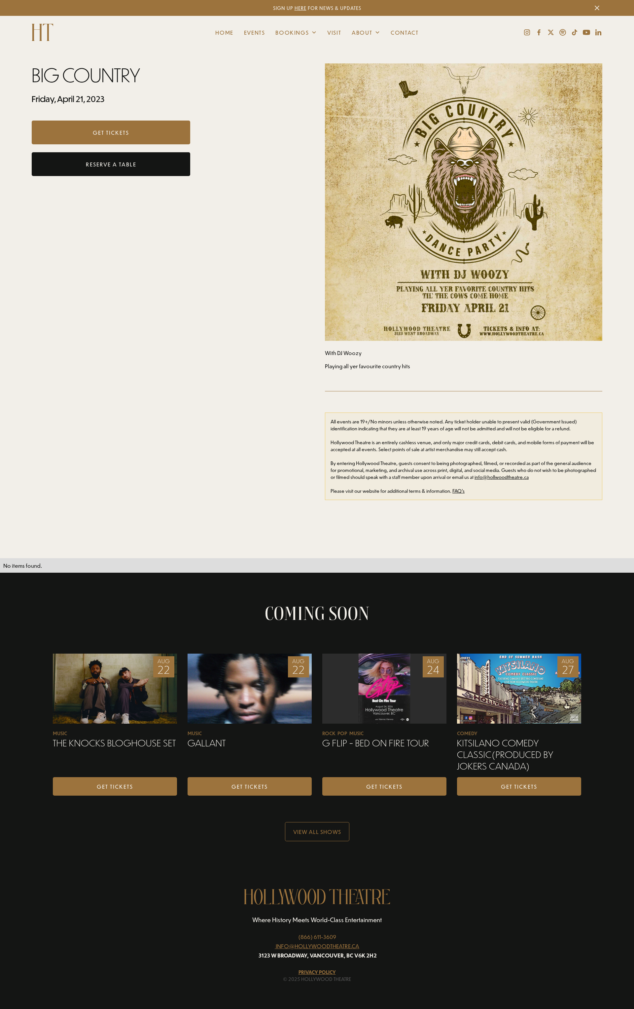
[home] (92, 32)
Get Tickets (115, 786)
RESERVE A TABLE (111, 164)
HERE (300, 8)
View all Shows (317, 831)
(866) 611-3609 (317, 936)
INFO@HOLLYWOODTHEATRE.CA (317, 946)
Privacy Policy (317, 972)
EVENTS (254, 32)
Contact (404, 32)
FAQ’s (458, 491)
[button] (296, 32)
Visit (334, 32)
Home (224, 32)
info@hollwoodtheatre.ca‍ (502, 477)
